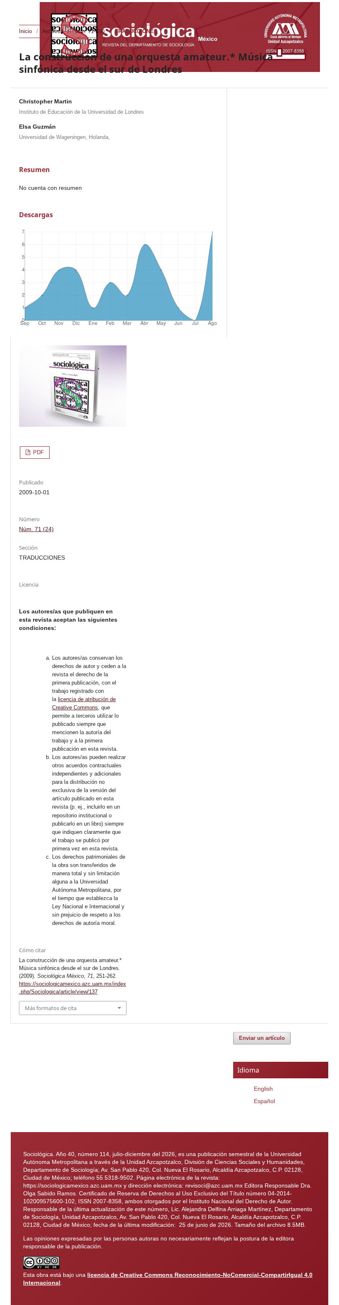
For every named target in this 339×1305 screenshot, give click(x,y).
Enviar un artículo (262, 1038)
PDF (37, 452)
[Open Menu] (27, 8)
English (263, 1088)
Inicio (25, 31)
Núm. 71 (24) (89, 31)
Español (264, 1101)
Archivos (52, 31)
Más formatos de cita (50, 1008)
